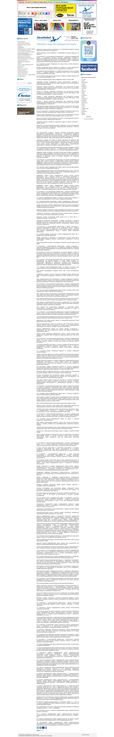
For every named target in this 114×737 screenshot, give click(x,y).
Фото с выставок (41, 20)
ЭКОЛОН (84, 91)
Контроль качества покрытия (24, 55)
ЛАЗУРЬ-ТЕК (84, 98)
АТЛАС (83, 104)
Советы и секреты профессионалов (25, 64)
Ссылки (57, 2)
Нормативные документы (23, 71)
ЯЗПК (83, 92)
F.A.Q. (50, 2)
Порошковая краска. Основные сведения (26, 48)
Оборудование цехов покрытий (24, 57)
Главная (21, 2)
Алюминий (20, 46)
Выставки (43, 2)
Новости (36, 2)
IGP (82, 89)
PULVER (83, 79)
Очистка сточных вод (22, 73)
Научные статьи (21, 66)
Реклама (64, 2)
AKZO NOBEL (85, 82)
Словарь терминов (22, 70)
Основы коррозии (21, 41)
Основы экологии (21, 76)
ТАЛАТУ (83, 110)
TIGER (83, 83)
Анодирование (21, 47)
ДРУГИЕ (83, 114)
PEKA (83, 96)
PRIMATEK (84, 86)
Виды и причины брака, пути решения (26, 58)
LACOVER (84, 99)
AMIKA (83, 112)
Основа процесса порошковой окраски (26, 51)
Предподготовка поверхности (24, 61)
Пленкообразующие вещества (24, 50)
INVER (83, 81)
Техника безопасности (22, 60)
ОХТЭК (83, 105)
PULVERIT (84, 88)
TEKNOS (84, 85)
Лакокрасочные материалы (23, 43)
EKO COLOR (84, 102)
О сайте (28, 2)
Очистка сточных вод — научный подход (26, 74)
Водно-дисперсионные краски (24, 44)
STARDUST (84, 95)
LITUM (83, 107)
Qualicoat (20, 63)
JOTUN (83, 94)
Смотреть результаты (88, 118)
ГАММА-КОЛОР (85, 108)
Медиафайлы (73, 20)
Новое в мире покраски (23, 68)
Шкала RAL (57, 20)
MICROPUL (84, 111)
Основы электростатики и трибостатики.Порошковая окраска (25, 54)
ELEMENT (84, 101)
